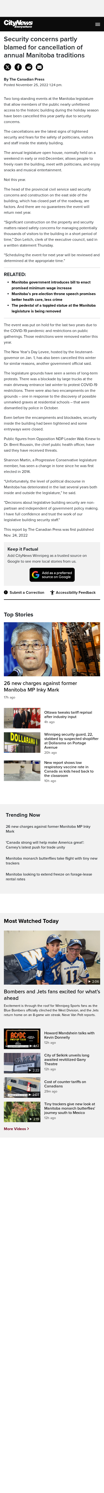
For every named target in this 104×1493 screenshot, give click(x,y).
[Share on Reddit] (28, 67)
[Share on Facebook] (18, 67)
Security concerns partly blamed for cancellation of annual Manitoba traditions (44, 47)
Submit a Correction (27, 592)
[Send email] (39, 67)
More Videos (15, 1129)
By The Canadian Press (24, 79)
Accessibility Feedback (76, 592)
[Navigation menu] (98, 24)
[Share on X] (7, 67)
